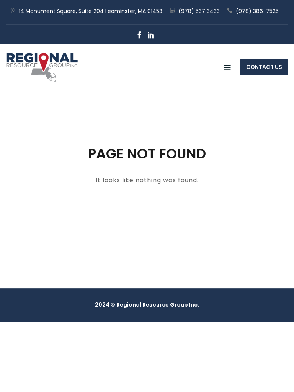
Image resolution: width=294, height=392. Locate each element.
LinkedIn (150, 34)
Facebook (139, 34)
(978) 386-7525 (257, 11)
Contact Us (264, 67)
